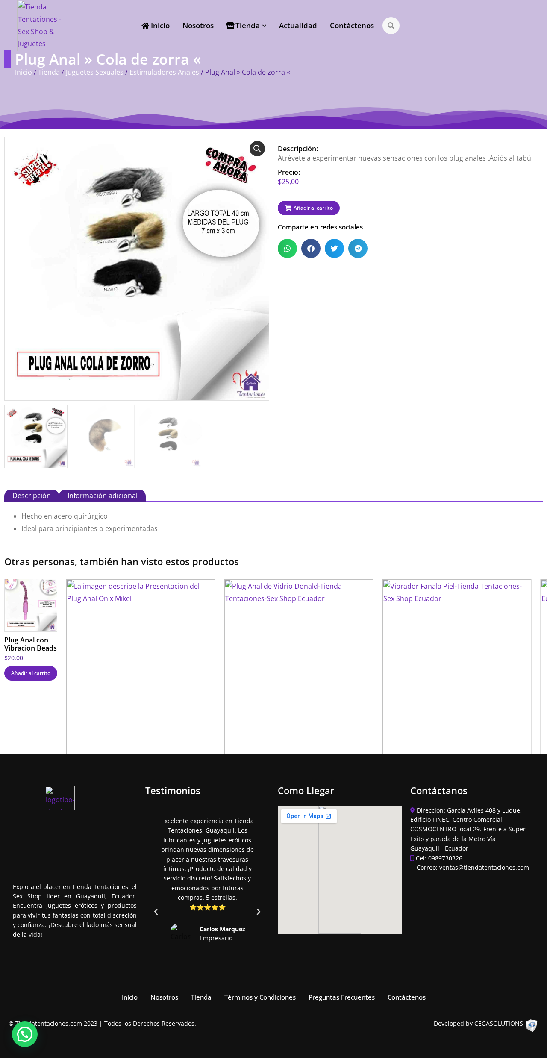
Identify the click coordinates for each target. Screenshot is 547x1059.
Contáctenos (407, 997)
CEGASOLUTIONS (498, 1023)
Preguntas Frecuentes (342, 997)
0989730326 (445, 858)
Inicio (23, 72)
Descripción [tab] (31, 495)
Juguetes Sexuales (95, 72)
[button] (257, 148)
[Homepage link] (42, 25)
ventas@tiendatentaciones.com (484, 867)
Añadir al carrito (30, 673)
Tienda (49, 72)
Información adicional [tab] (103, 495)
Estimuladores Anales (164, 72)
